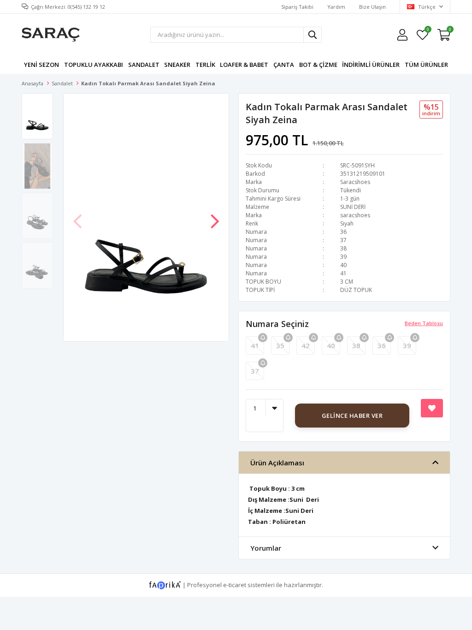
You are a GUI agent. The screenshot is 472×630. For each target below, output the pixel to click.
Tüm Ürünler (426, 64)
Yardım (336, 6)
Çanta (283, 64)
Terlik (205, 64)
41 (255, 345)
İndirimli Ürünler (371, 64)
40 (331, 345)
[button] (215, 217)
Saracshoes (355, 182)
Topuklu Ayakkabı (93, 64)
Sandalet (143, 64)
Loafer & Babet (244, 64)
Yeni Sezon (41, 64)
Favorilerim (427, 30)
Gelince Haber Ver (352, 415)
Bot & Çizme (318, 64)
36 (382, 345)
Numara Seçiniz (277, 323)
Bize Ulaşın (372, 6)
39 (407, 345)
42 (305, 345)
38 (356, 345)
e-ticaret (234, 584)
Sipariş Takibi (297, 6)
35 (280, 345)
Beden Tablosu (424, 323)
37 (255, 370)
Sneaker (177, 64)
